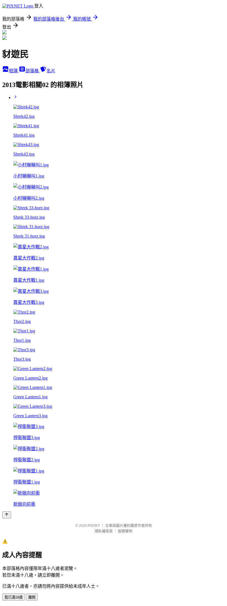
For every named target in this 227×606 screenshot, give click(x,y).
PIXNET (93, 525)
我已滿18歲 (13, 597)
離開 (31, 597)
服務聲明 (125, 531)
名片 (51, 70)
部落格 (32, 70)
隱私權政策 (104, 531)
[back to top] (6, 514)
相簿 (14, 70)
